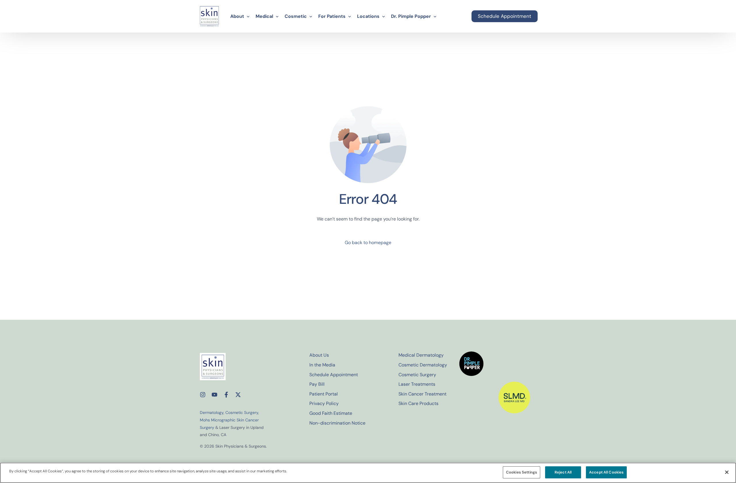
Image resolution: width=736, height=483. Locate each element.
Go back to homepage (368, 242)
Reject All (563, 472)
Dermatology (211, 412)
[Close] (726, 472)
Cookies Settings (521, 472)
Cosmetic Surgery (241, 412)
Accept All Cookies (606, 472)
